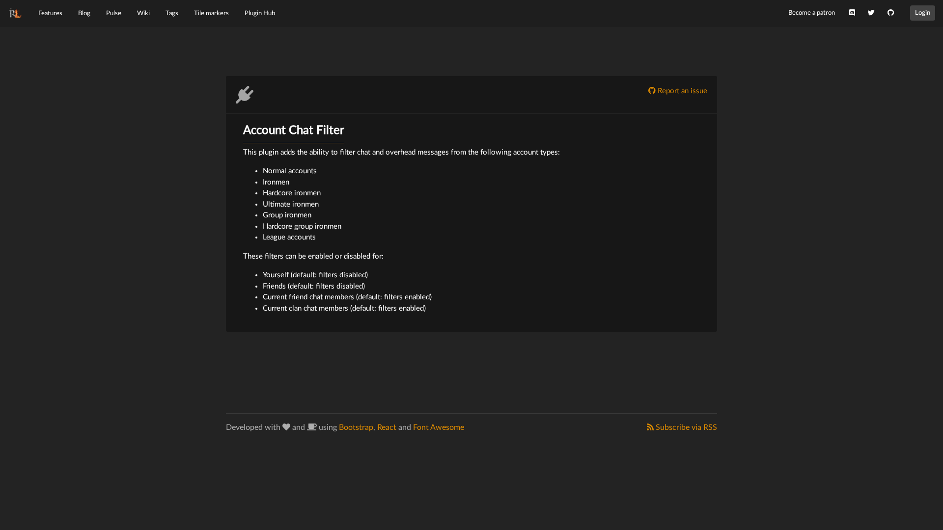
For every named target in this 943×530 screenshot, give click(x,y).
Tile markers (211, 13)
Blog (84, 13)
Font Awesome (438, 427)
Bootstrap (356, 427)
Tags (172, 13)
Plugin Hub (260, 13)
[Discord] (852, 13)
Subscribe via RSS (685, 427)
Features (50, 13)
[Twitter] (871, 13)
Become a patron (811, 13)
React (386, 427)
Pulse (113, 13)
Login (922, 13)
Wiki (143, 13)
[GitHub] (891, 13)
